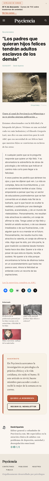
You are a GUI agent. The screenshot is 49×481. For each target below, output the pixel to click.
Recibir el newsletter (23, 406)
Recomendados (8, 32)
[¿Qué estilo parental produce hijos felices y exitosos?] (32, 310)
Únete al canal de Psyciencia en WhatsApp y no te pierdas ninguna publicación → (23, 115)
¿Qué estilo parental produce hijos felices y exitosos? (31, 318)
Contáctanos (8, 466)
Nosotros (36, 466)
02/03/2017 (6, 66)
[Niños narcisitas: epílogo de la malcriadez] (11, 334)
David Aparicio (18, 66)
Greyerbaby (35, 105)
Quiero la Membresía (22, 398)
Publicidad (23, 466)
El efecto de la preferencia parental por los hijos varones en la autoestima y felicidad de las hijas (11, 321)
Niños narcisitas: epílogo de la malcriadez (11, 342)
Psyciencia (24, 20)
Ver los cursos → (9, 13)
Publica (9, 470)
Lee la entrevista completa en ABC (18, 282)
